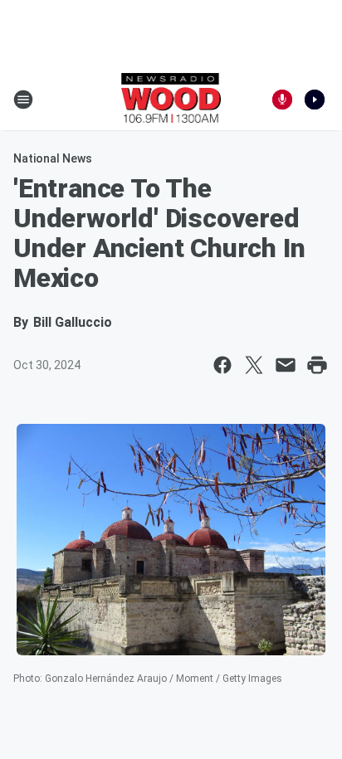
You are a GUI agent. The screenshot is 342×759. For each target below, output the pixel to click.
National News (52, 158)
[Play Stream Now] (315, 99)
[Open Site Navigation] (23, 99)
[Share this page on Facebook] (222, 365)
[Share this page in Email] (285, 365)
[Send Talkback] (282, 99)
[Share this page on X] (254, 365)
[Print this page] (317, 365)
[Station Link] (171, 99)
